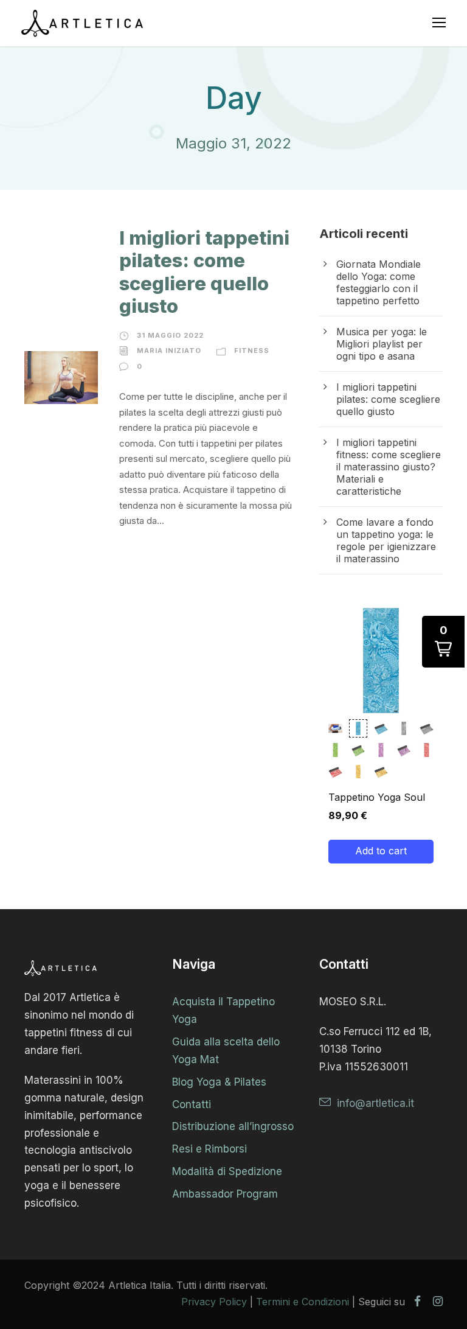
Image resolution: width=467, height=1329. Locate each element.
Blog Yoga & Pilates (219, 1082)
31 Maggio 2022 (170, 335)
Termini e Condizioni (302, 1302)
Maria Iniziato (169, 350)
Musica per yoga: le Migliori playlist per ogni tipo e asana (381, 344)
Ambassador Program (225, 1194)
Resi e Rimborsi (209, 1149)
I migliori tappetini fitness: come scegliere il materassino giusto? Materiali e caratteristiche (388, 466)
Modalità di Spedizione (227, 1171)
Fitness (251, 350)
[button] (335, 729)
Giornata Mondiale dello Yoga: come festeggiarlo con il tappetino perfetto (378, 282)
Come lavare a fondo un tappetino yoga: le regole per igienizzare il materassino (386, 540)
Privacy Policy (214, 1302)
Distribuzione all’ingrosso (233, 1126)
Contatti (191, 1104)
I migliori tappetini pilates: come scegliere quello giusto (204, 271)
